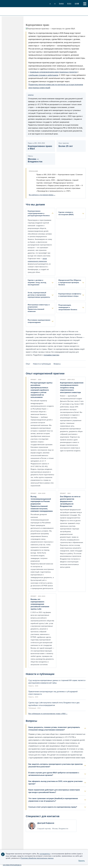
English (61, 3)
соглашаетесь (45, 854)
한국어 (69, 3)
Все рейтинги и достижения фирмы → (42, 195)
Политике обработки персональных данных (37, 858)
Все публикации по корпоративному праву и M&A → (47, 713)
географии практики (51, 355)
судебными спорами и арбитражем (43, 75)
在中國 (77, 3)
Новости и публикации (42, 364)
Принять (81, 861)
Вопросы (57, 364)
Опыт (28, 364)
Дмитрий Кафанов (45, 823)
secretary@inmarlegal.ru (12, 865)
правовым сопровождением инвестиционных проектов (53, 72)
